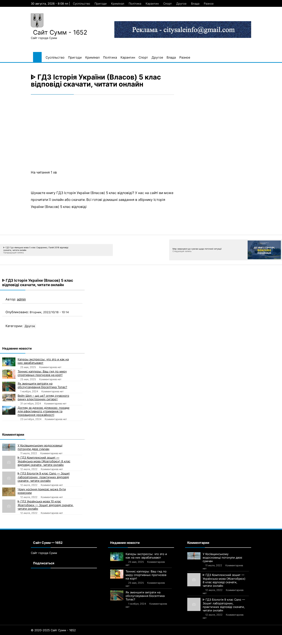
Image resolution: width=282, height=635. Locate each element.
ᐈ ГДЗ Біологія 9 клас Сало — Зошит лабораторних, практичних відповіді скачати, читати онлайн (44, 477)
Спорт (167, 3)
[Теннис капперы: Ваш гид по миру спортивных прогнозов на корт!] (8, 374)
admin (21, 299)
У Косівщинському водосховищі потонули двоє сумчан (40, 447)
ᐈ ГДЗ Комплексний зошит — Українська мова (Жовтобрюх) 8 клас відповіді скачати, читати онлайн (44, 461)
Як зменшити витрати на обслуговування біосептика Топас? (42, 385)
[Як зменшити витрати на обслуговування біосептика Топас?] (8, 387)
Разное (209, 3)
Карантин (152, 3)
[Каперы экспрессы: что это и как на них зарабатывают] (8, 361)
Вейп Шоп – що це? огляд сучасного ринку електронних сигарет (43, 397)
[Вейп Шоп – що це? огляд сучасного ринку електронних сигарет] (8, 397)
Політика (135, 3)
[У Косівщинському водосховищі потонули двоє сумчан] (8, 447)
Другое (181, 3)
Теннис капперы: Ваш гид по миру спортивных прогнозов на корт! (42, 373)
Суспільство (81, 3)
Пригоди (101, 3)
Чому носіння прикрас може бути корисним (42, 490)
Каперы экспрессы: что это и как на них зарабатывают (43, 361)
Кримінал (117, 3)
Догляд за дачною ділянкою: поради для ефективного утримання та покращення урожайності (43, 411)
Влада (195, 3)
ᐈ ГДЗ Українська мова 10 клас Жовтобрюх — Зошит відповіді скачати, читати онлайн (46, 505)
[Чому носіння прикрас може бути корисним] (8, 491)
